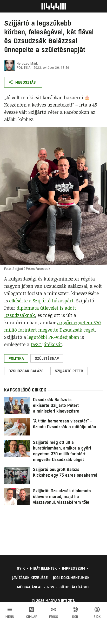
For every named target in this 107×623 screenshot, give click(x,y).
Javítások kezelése (30, 578)
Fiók (97, 617)
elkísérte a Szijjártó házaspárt (41, 300)
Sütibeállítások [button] (74, 587)
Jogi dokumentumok (71, 578)
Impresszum (73, 568)
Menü (9, 617)
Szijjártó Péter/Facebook (31, 269)
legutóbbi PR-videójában (53, 337)
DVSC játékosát (46, 344)
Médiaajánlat (29, 587)
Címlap (31, 617)
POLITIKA (23, 68)
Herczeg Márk (27, 63)
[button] (16, 358)
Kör (75, 617)
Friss (53, 617)
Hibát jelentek (43, 568)
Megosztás (25, 82)
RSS (50, 587)
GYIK (21, 568)
